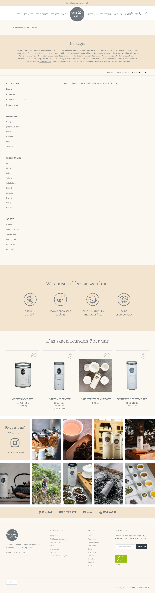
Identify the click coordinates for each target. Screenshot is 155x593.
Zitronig (9, 193)
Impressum (54, 549)
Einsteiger (24, 27)
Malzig (9, 168)
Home (15, 27)
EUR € (11, 582)
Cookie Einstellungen (58, 555)
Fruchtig (9, 163)
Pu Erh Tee (10, 249)
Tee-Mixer (92, 539)
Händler (91, 559)
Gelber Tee (10, 244)
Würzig (9, 178)
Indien (8, 132)
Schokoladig (11, 183)
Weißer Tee (11, 234)
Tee (89, 536)
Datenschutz (55, 552)
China (8, 122)
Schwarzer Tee (12, 229)
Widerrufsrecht (56, 542)
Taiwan (9, 146)
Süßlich (9, 188)
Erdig (8, 203)
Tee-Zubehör (93, 542)
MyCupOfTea (127, 588)
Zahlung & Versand (58, 539)
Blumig (9, 198)
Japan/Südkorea (13, 127)
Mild (8, 173)
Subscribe (141, 546)
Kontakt (53, 536)
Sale (90, 549)
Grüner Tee (11, 224)
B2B (90, 565)
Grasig (9, 208)
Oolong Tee (11, 239)
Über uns (92, 552)
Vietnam (9, 136)
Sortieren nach (123, 72)
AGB (52, 545)
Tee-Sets (92, 545)
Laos (8, 141)
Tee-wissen (93, 555)
